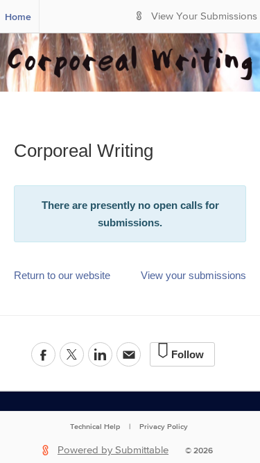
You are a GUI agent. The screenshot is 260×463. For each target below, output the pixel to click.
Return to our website (62, 275)
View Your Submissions (204, 16)
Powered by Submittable (113, 450)
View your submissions (193, 275)
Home (18, 16)
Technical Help (95, 426)
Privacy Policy (163, 426)
